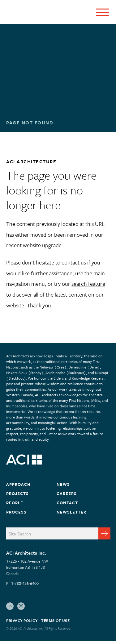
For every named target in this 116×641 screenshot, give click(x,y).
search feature (88, 284)
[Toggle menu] (102, 12)
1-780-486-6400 (25, 583)
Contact (67, 503)
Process (16, 512)
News (63, 484)
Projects (17, 493)
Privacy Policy (21, 620)
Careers (67, 493)
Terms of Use (55, 620)
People (14, 503)
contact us (74, 262)
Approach (18, 484)
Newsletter (71, 512)
